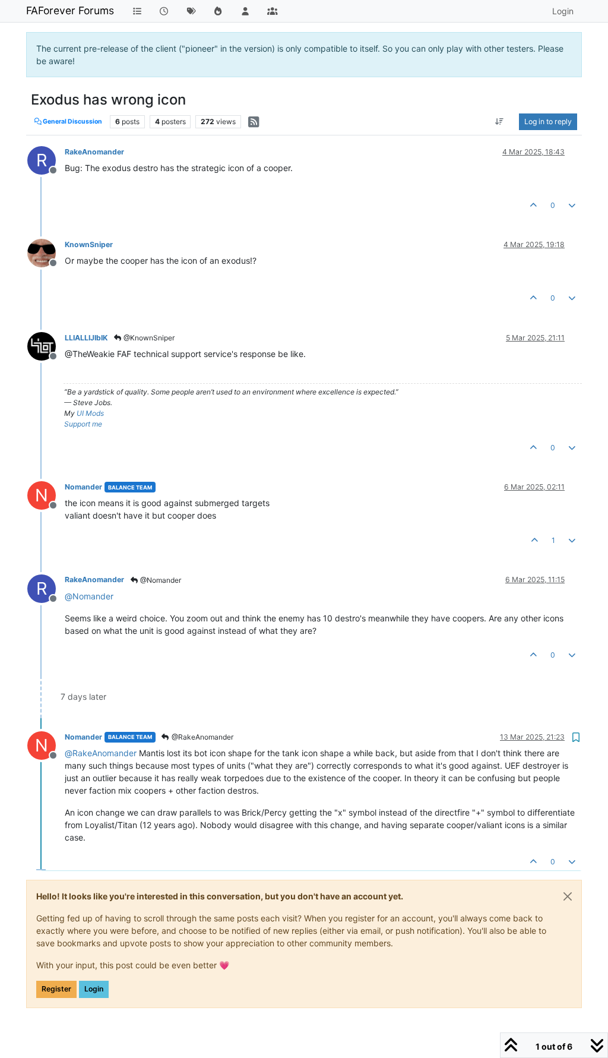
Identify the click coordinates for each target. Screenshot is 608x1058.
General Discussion (72, 121)
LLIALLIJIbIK (86, 337)
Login (93, 988)
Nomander (83, 486)
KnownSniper (89, 244)
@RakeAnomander (201, 736)
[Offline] (46, 252)
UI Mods (90, 413)
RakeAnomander (94, 151)
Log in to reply (548, 121)
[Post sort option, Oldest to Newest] (499, 121)
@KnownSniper (148, 337)
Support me (83, 423)
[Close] (567, 896)
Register (56, 988)
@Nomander (159, 580)
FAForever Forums (70, 10)
